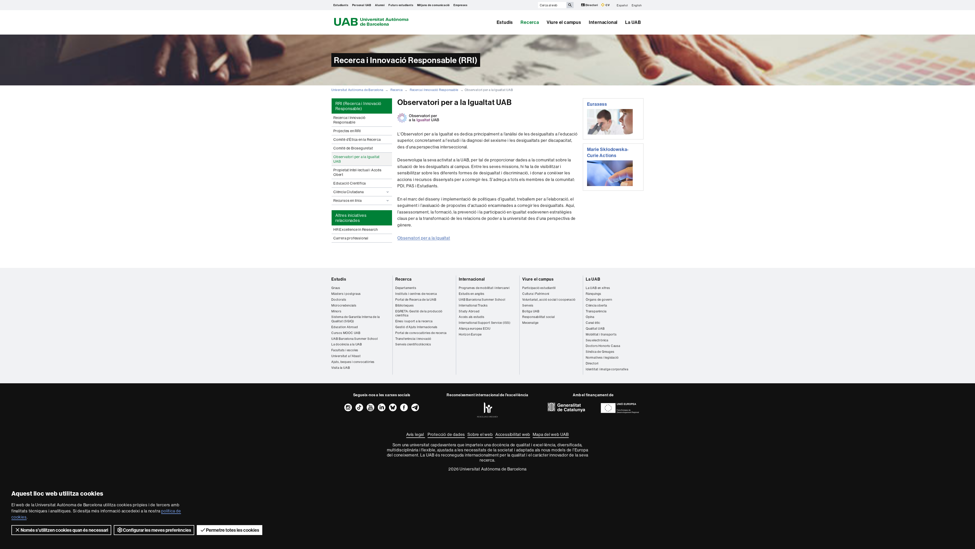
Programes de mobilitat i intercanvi (484, 288)
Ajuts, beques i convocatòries (353, 362)
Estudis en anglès (471, 294)
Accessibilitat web (512, 434)
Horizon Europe (470, 334)
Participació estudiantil (539, 288)
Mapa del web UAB (551, 434)
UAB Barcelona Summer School (354, 339)
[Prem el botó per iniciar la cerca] (570, 5)
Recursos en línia (347, 200)
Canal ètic (593, 323)
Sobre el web (480, 434)
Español (622, 5)
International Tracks (473, 305)
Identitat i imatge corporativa (607, 369)
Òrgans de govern (599, 299)
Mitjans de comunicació (433, 5)
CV (607, 5)
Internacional (603, 22)
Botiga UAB (531, 311)
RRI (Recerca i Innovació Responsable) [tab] (358, 106)
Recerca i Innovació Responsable (434, 90)
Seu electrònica (597, 340)
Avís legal (415, 434)
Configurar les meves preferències (157, 530)
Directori (592, 5)
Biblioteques (404, 305)
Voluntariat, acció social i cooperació (548, 299)
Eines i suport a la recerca (414, 321)
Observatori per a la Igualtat (423, 237)
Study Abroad (469, 311)
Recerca (530, 22)
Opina (590, 317)
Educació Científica (349, 183)
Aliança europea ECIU (475, 328)
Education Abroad (344, 327)
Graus (335, 288)
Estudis (505, 22)
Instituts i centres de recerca (416, 294)
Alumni (380, 5)
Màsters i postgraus (346, 294)
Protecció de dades (446, 434)
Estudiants (340, 5)
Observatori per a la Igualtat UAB (356, 159)
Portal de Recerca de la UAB (415, 299)
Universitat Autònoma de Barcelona (357, 90)
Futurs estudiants (400, 5)
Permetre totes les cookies (232, 530)
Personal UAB (361, 5)
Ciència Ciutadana (348, 192)
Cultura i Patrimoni (535, 294)
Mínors (336, 311)
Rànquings (593, 294)
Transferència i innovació (413, 339)
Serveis (527, 305)
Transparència (596, 311)
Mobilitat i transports (601, 334)
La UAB (633, 22)
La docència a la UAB (346, 344)
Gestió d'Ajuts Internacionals (416, 327)
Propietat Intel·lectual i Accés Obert (357, 172)
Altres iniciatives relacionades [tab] (350, 218)
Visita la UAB (340, 368)
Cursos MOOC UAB (346, 333)
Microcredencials (343, 305)
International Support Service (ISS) (485, 323)
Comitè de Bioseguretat (353, 148)
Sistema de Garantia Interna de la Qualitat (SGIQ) (355, 319)
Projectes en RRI (347, 131)
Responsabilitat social (538, 317)
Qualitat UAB (595, 328)
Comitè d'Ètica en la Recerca (357, 139)
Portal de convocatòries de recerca (421, 333)
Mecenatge (530, 323)
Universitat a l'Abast (346, 356)
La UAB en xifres (598, 288)
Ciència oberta (596, 305)
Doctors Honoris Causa (603, 346)
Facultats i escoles (344, 350)
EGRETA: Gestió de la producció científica (419, 313)
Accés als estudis (471, 317)
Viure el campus (564, 22)
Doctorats (338, 299)
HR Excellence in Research (355, 229)
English (637, 5)
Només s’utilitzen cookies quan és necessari (64, 530)
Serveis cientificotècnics (413, 344)
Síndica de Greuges (600, 352)
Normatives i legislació (602, 357)
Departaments (405, 288)
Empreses (460, 5)
